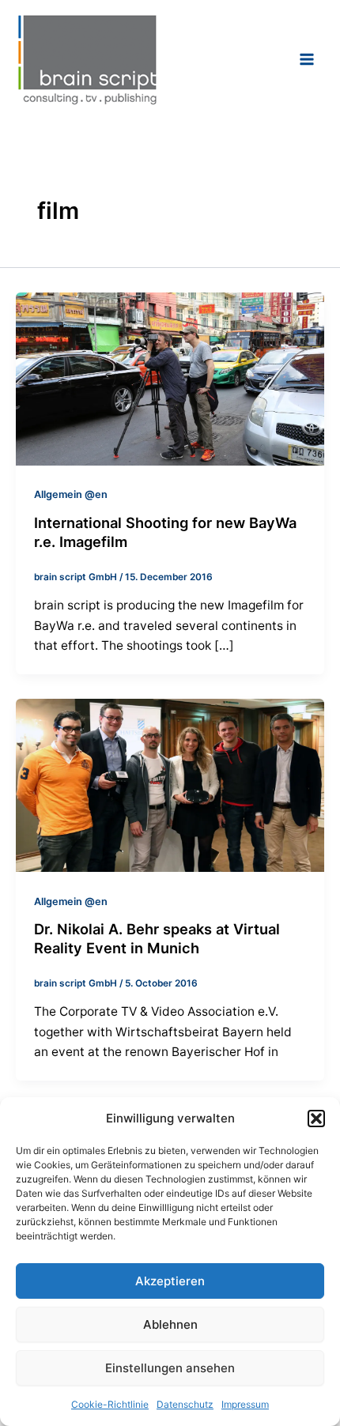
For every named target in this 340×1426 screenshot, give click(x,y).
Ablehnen (170, 1324)
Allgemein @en (71, 494)
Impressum (245, 1404)
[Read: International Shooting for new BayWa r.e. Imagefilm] (170, 378)
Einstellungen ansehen (170, 1367)
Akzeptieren (170, 1280)
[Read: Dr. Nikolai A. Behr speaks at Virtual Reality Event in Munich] (170, 784)
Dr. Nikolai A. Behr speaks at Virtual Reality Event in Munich (157, 938)
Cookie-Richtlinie (110, 1404)
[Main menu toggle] (307, 59)
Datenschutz (185, 1404)
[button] (316, 1118)
